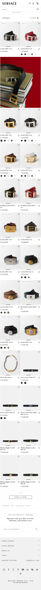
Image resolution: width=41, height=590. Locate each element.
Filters (33, 18)
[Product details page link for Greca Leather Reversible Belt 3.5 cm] (31, 398)
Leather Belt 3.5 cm (27, 272)
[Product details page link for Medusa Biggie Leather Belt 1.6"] (10, 467)
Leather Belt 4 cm (6, 49)
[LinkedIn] (27, 569)
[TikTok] (20, 573)
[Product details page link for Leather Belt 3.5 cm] (31, 257)
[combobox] (20, 9)
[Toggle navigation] (37, 3)
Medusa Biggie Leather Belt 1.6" (7, 483)
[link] (5, 505)
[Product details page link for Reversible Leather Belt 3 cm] (31, 292)
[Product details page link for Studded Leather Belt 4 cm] (10, 191)
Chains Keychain (5, 377)
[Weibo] (37, 569)
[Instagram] (4, 569)
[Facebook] (8, 569)
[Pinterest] (18, 569)
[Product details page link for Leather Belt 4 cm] (10, 34)
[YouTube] (23, 569)
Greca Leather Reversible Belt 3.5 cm (29, 413)
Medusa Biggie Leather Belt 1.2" (7, 449)
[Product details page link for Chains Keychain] (10, 363)
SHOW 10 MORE (20, 497)
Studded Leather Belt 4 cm (7, 206)
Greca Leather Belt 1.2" (28, 377)
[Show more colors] (35, 54)
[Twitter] (13, 569)
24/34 (20, 492)
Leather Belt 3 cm (26, 240)
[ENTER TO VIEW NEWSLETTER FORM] (36, 529)
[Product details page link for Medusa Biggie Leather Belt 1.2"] (10, 433)
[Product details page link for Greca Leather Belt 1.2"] (31, 363)
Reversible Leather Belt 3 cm (29, 308)
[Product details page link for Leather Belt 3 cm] (31, 225)
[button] (33, 3)
